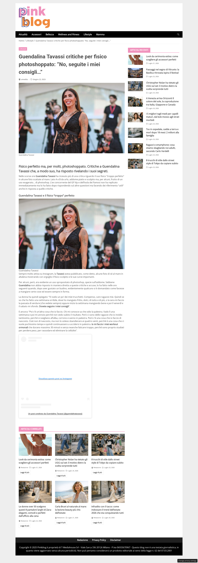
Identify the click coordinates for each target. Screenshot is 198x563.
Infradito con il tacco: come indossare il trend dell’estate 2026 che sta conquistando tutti (107, 509)
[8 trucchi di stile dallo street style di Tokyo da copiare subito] (108, 445)
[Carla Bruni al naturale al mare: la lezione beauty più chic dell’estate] (71, 492)
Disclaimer (115, 540)
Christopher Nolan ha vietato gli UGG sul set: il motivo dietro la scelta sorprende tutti (71, 462)
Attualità (23, 34)
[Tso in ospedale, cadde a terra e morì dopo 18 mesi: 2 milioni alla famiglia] (135, 133)
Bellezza (50, 34)
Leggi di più (24, 472)
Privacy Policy (99, 540)
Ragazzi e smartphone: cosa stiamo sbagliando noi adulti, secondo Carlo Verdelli (161, 147)
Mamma (100, 34)
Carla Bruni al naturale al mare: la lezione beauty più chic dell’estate (71, 509)
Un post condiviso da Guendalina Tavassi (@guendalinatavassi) (55, 414)
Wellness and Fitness (68, 34)
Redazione (82, 540)
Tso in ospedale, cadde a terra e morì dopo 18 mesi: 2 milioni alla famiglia (162, 132)
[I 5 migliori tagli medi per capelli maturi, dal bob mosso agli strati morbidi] (135, 117)
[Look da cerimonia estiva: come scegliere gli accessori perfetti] (35, 445)
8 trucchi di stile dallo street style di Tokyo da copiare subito (107, 461)
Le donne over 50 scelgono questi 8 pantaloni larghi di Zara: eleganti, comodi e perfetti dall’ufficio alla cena (35, 511)
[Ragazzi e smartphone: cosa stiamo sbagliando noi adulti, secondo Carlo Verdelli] (135, 148)
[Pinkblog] (34, 16)
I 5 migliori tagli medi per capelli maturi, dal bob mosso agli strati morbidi (162, 117)
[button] (178, 34)
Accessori (36, 34)
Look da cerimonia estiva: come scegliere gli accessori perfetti (35, 461)
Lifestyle (88, 34)
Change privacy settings (187, 561)
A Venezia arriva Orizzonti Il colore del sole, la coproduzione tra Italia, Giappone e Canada (162, 101)
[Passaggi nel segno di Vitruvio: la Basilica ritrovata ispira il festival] (135, 73)
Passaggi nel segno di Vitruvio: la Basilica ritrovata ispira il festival (162, 71)
